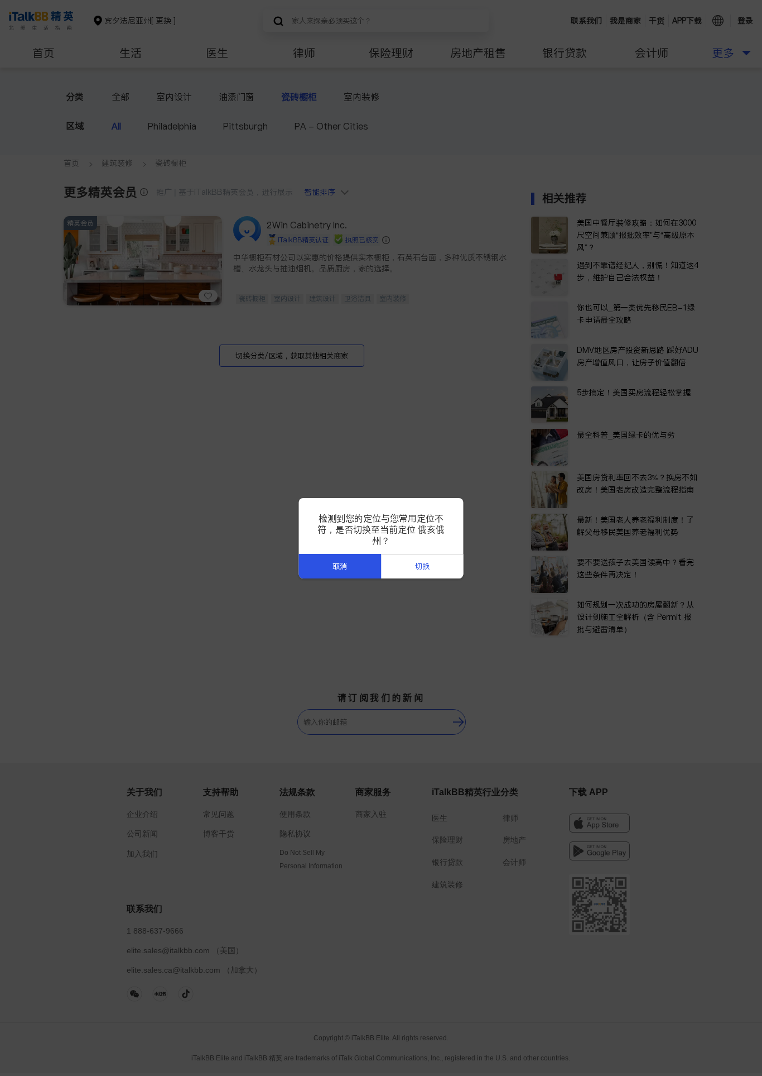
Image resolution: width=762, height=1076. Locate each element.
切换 (422, 566)
